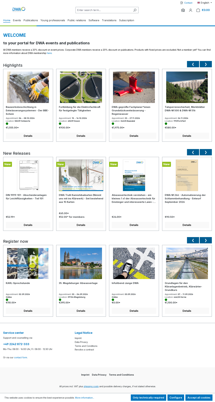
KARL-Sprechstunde (18, 283)
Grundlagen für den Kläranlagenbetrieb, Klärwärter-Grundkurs (183, 286)
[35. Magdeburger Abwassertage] (81, 264)
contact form (20, 357)
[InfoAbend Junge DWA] (134, 264)
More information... (84, 397)
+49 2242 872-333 (16, 344)
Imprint (78, 338)
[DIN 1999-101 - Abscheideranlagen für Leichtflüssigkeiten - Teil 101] (28, 176)
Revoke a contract (84, 349)
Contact (188, 2)
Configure (176, 397)
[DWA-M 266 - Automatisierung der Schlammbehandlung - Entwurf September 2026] (187, 176)
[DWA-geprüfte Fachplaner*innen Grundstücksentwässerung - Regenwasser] (134, 88)
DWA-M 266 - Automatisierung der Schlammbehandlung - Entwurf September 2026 (185, 198)
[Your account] (190, 10)
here (49, 53)
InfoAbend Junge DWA (125, 283)
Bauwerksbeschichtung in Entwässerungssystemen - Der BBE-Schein (27, 110)
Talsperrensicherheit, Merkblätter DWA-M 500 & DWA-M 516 (185, 108)
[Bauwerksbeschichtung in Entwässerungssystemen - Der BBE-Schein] (28, 88)
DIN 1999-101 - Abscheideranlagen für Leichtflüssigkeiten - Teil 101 (26, 197)
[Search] (135, 10)
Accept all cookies (198, 397)
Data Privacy (81, 342)
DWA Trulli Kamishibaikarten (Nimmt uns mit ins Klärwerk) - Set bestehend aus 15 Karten (81, 198)
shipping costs (91, 386)
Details (28, 135)
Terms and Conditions (86, 346)
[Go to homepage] (19, 9)
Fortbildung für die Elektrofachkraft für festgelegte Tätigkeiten (79, 108)
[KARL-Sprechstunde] (28, 264)
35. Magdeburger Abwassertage (78, 283)
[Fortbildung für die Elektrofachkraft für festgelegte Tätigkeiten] (81, 88)
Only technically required (148, 397)
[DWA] (183, 10)
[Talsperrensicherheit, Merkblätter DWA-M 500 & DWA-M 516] (187, 88)
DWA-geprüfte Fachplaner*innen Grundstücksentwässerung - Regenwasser (131, 110)
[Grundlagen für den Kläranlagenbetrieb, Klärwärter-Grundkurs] (187, 264)
